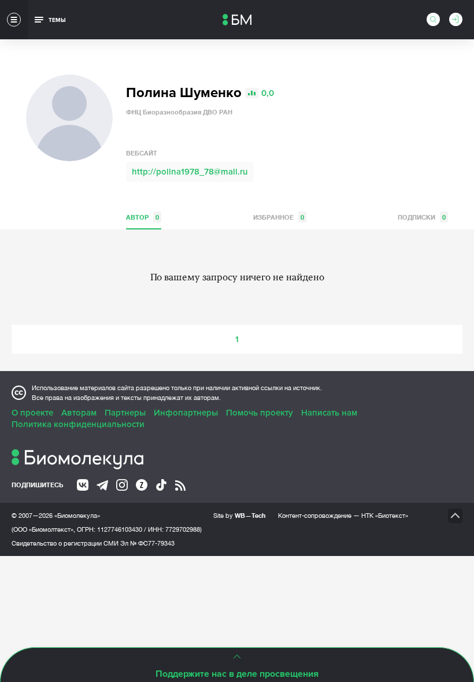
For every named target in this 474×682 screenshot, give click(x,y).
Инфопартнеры (186, 412)
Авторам (79, 412)
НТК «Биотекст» (384, 515)
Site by (239, 515)
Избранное (278, 217)
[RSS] (180, 485)
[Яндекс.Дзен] (141, 485)
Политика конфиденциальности (78, 424)
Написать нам (329, 412)
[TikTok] (161, 485)
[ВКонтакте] (82, 485)
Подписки (422, 217)
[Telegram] (102, 485)
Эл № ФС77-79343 (147, 543)
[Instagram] (122, 485)
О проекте (32, 412)
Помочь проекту (259, 412)
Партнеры (125, 412)
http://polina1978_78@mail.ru (190, 171)
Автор (142, 217)
